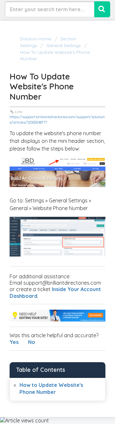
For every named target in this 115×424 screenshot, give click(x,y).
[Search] (102, 9)
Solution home (36, 39)
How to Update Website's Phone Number (55, 55)
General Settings (63, 45)
